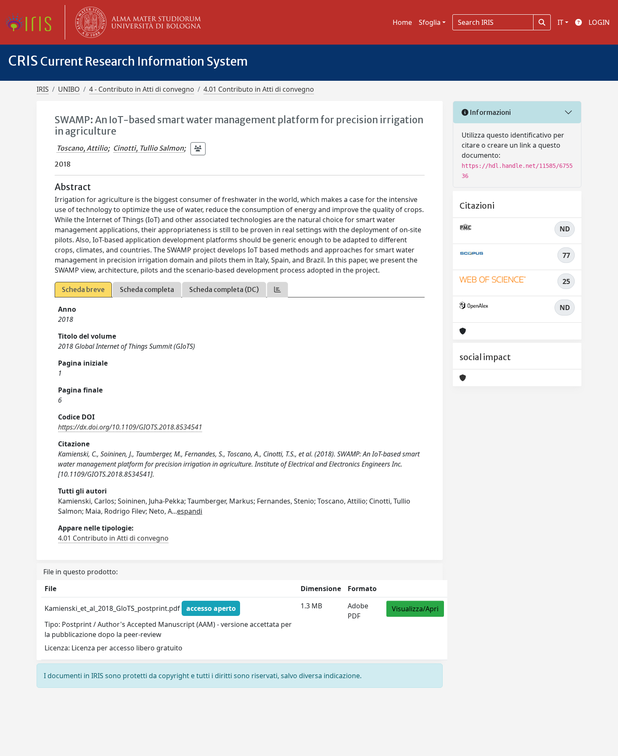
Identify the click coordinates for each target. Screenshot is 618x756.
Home (402, 22)
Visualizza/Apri (415, 608)
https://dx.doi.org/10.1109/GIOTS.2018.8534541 (130, 427)
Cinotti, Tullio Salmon (148, 148)
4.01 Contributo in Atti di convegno (258, 89)
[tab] (277, 289)
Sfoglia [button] (430, 22)
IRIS (43, 89)
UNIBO (69, 89)
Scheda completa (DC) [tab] (224, 289)
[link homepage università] (136, 22)
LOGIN (599, 22)
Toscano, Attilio (82, 148)
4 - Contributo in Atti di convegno (141, 89)
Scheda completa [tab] (147, 289)
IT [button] (560, 22)
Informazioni (489, 112)
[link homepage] (31, 22)
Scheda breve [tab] (83, 289)
